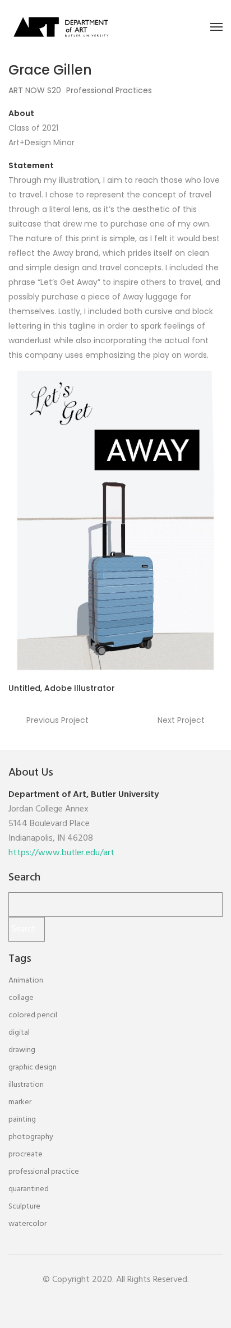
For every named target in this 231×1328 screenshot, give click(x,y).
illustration (26, 1084)
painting (22, 1119)
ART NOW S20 (34, 90)
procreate (25, 1154)
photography (30, 1137)
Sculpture (24, 1206)
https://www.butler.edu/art (61, 853)
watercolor (27, 1224)
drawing (21, 1050)
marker (19, 1102)
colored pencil (32, 1015)
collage (21, 998)
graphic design (32, 1067)
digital (19, 1032)
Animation (25, 980)
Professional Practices (109, 90)
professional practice (43, 1171)
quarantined (28, 1189)
